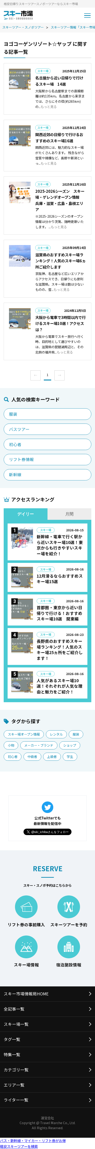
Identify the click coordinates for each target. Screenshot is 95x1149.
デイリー (25, 514)
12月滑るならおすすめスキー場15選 (60, 579)
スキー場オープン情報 (24, 734)
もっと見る (49, 106)
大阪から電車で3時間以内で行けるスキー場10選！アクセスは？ (60, 323)
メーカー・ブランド (38, 745)
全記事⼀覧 (14, 1009)
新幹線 (15, 474)
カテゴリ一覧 (16, 1070)
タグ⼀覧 (12, 1039)
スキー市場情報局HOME (26, 994)
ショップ (69, 745)
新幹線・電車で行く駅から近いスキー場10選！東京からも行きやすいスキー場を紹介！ (60, 545)
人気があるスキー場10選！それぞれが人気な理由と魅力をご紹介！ (59, 686)
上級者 (52, 756)
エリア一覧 (14, 1085)
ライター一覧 (16, 1100)
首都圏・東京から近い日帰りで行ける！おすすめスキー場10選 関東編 (59, 613)
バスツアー (19, 429)
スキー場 (42, 71)
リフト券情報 (21, 459)
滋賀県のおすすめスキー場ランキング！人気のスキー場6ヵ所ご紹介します (60, 261)
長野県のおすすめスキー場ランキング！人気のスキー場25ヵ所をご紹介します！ (60, 649)
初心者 (15, 444)
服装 (13, 414)
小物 (11, 745)
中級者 (32, 756)
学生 (70, 756)
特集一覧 (12, 1054)
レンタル (56, 734)
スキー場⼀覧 (16, 1024)
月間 (69, 514)
